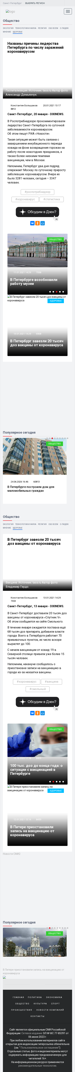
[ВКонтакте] (32, 223)
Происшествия (21, 1010)
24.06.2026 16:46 (19, 481)
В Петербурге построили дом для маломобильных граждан (30, 488)
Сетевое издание (31, 1033)
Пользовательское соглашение (39, 1047)
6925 (38, 758)
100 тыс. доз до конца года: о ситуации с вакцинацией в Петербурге (36, 769)
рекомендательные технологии (37, 1065)
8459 (38, 819)
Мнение (7, 32)
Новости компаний (50, 1010)
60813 (36, 481)
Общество (55, 239)
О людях (64, 28)
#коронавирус (25, 199)
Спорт (55, 1004)
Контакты (38, 1016)
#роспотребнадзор (37, 192)
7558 (38, 272)
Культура (40, 1004)
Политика (35, 997)
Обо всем (53, 28)
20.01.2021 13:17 (52, 105)
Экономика (54, 997)
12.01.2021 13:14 (22, 819)
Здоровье (17, 32)
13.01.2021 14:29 (22, 333)
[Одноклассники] (37, 223)
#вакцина (51, 681)
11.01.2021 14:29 (22, 272)
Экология (8, 28)
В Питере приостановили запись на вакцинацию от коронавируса (32, 831)
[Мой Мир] (42, 223)
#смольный (37, 689)
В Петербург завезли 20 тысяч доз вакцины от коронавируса (36, 343)
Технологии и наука (25, 28)
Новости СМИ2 (11, 853)
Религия (42, 28)
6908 (38, 333)
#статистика (51, 199)
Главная (18, 997)
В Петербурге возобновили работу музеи (33, 282)
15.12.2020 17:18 (22, 758)
